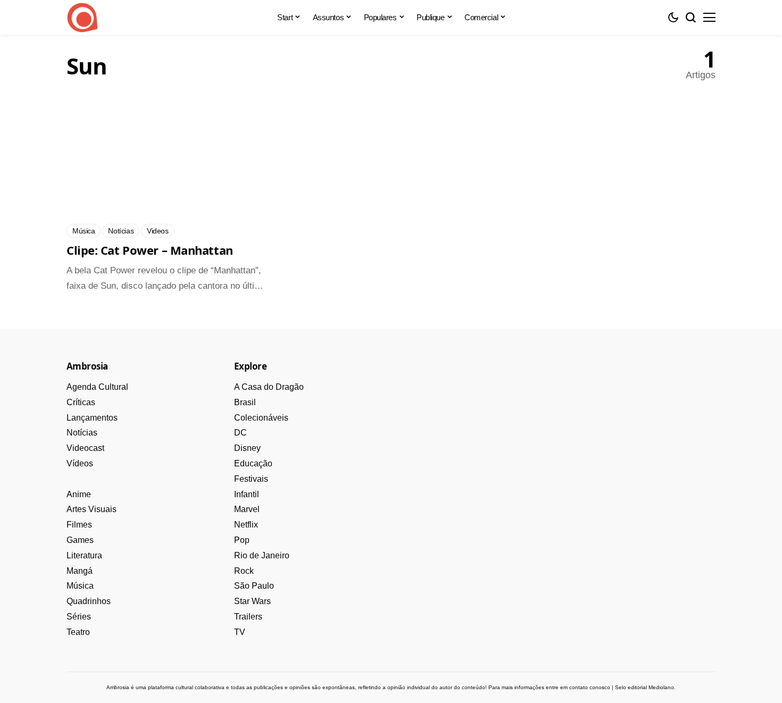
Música (80, 585)
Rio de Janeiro (261, 555)
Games (80, 540)
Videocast (85, 448)
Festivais (251, 478)
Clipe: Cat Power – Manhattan (149, 250)
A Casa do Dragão (269, 386)
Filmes (79, 524)
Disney (247, 448)
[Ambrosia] (82, 18)
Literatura (84, 555)
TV (239, 632)
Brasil (245, 402)
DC (240, 432)
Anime (78, 494)
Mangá (79, 570)
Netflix (246, 524)
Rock (244, 570)
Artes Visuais (91, 509)
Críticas (80, 402)
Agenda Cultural (97, 386)
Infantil (246, 494)
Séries (78, 616)
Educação (253, 463)
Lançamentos (92, 417)
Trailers (248, 616)
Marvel (247, 509)
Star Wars (252, 601)
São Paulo (254, 585)
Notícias (81, 432)
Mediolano (661, 687)
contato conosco (589, 687)
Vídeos (79, 463)
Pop (241, 540)
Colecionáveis (261, 417)
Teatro (78, 632)
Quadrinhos (88, 601)
